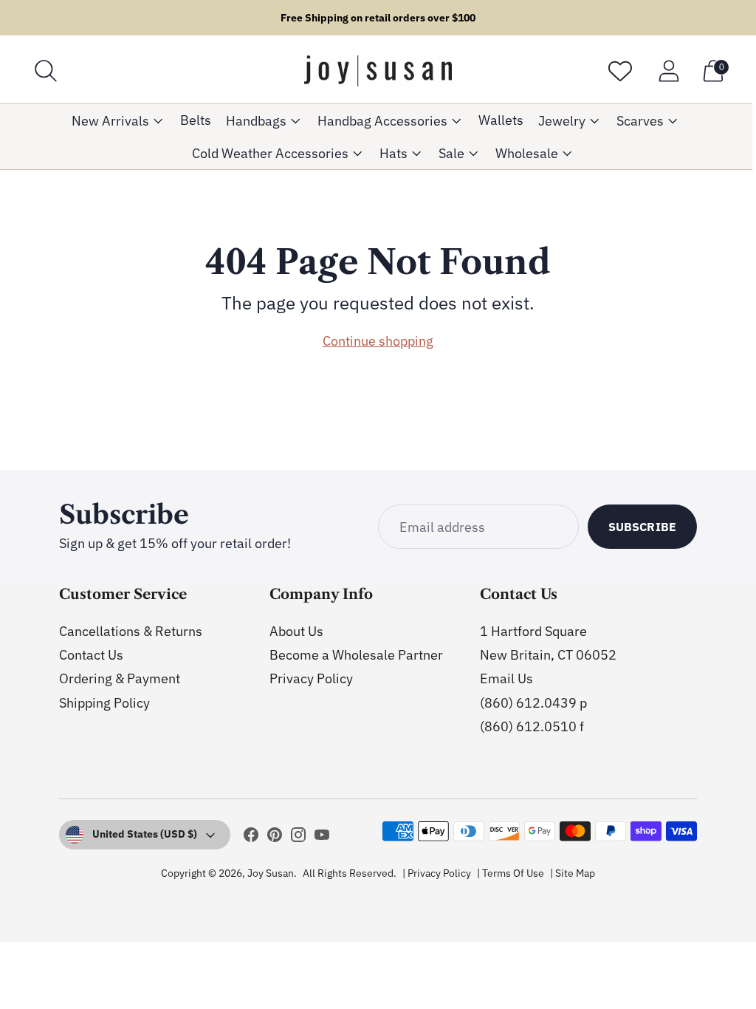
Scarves (640, 120)
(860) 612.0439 (528, 702)
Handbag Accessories (382, 120)
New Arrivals (110, 120)
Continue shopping (378, 340)
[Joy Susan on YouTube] (322, 837)
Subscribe (642, 526)
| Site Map (572, 873)
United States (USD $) (144, 834)
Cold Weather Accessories (270, 153)
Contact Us (91, 654)
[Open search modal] (45, 71)
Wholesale (526, 153)
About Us (296, 631)
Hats (393, 153)
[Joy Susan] (378, 70)
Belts (195, 120)
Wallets (500, 120)
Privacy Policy (311, 678)
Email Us (506, 678)
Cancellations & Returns (130, 631)
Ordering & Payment (119, 678)
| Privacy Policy (436, 873)
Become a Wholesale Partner (356, 654)
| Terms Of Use (510, 873)
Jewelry (561, 120)
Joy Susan (270, 873)
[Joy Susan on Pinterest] (275, 837)
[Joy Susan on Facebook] (251, 837)
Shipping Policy (104, 702)
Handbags (256, 120)
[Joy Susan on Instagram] (298, 837)
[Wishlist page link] (620, 71)
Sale (451, 153)
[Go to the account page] (669, 71)
